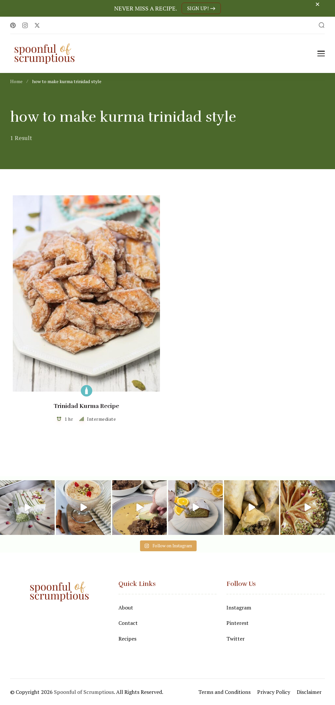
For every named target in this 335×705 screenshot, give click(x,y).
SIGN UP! (198, 8)
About (125, 607)
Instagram (238, 607)
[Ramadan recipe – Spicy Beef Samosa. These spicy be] (251, 507)
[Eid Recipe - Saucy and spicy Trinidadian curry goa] (139, 507)
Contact (128, 622)
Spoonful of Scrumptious (84, 692)
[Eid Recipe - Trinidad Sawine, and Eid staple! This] (83, 507)
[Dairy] (86, 391)
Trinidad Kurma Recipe (86, 406)
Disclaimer (309, 692)
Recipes (127, 638)
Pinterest (237, 622)
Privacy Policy (273, 692)
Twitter (235, 638)
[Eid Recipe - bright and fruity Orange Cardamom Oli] (195, 507)
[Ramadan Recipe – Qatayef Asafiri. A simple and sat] (307, 507)
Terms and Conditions (224, 692)
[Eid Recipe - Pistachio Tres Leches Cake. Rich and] (27, 507)
